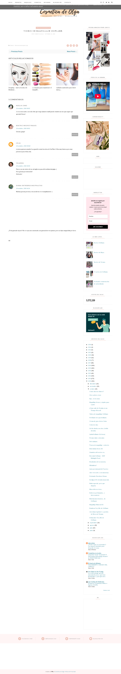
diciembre (93, 384)
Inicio (10, 2)
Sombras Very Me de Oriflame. (99, 508)
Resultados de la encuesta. (97, 462)
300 (98, 638)
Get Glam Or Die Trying (95, 572)
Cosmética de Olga (59, 671)
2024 (89, 347)
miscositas (91, 543)
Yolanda (20, 163)
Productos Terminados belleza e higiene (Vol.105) (97, 584)
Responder (75, 117)
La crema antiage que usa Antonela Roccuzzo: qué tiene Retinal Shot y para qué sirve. (97, 574)
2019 (89, 358)
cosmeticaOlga (39, 34)
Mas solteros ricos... (95, 489)
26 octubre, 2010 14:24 (23, 188)
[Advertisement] (43, 250)
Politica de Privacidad (70, 671)
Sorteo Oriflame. (99, 243)
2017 (89, 363)
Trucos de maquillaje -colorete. (99, 445)
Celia (18, 143)
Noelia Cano (21, 105)
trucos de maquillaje (43, 27)
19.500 (74, 638)
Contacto (67, 2)
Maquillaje (27, 2)
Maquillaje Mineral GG (96, 505)
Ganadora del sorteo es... (97, 452)
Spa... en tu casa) (94, 399)
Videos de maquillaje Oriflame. (98, 414)
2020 (89, 355)
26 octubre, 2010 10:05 (23, 166)
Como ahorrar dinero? (96, 391)
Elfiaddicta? (93, 465)
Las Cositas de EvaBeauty (96, 582)
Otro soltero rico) (95, 395)
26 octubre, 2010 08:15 (23, 108)
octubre (92, 389)
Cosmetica (37, 2)
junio (91, 530)
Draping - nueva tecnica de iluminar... (18, 89)
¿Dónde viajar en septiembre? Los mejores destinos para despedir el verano (97, 546)
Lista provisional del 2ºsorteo (98, 469)
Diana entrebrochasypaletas (29, 185)
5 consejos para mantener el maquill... (42, 89)
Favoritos (18, 2)
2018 (89, 360)
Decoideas (47, 2)
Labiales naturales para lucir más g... (66, 89)
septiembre (93, 523)
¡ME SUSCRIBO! (98, 227)
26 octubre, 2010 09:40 (23, 146)
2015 (89, 368)
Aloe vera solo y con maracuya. (99, 472)
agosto (92, 525)
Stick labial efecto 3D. (96, 449)
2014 (89, 370)
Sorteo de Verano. (99, 262)
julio (91, 528)
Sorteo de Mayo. (99, 252)
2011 (89, 378)
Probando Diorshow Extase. (98, 476)
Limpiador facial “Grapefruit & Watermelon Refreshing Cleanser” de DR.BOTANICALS (98, 556)
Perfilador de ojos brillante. (98, 418)
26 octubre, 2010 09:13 (23, 128)
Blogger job (57, 2)
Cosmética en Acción (94, 553)
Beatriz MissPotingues (26, 125)
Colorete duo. (93, 425)
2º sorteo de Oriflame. (101, 272)
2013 (89, 373)
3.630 (50, 638)
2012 (89, 376)
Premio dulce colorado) (96, 438)
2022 (89, 350)
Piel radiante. (93, 441)
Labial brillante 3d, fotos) (97, 434)
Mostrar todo (107, 590)
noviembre (93, 386)
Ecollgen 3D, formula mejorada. (99, 480)
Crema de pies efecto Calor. (98, 421)
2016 (89, 365)
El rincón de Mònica (94, 563)
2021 (89, 352)
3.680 (27, 638)
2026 (89, 344)
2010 (89, 381)
